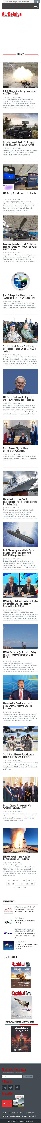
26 (32, 884)
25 (27, 884)
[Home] (12, 14)
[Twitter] (10, 1087)
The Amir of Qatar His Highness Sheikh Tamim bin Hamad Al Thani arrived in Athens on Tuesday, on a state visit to (20, 459)
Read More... (17, 97)
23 (17, 884)
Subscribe (13, 1101)
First (8, 880)
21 (9, 884)
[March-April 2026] (21, 975)
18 (24, 880)
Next (18, 887)
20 (33, 880)
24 (22, 884)
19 (29, 880)
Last (24, 887)
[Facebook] (17, 1087)
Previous (16, 880)
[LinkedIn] (4, 1087)
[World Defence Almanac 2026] (21, 1039)
